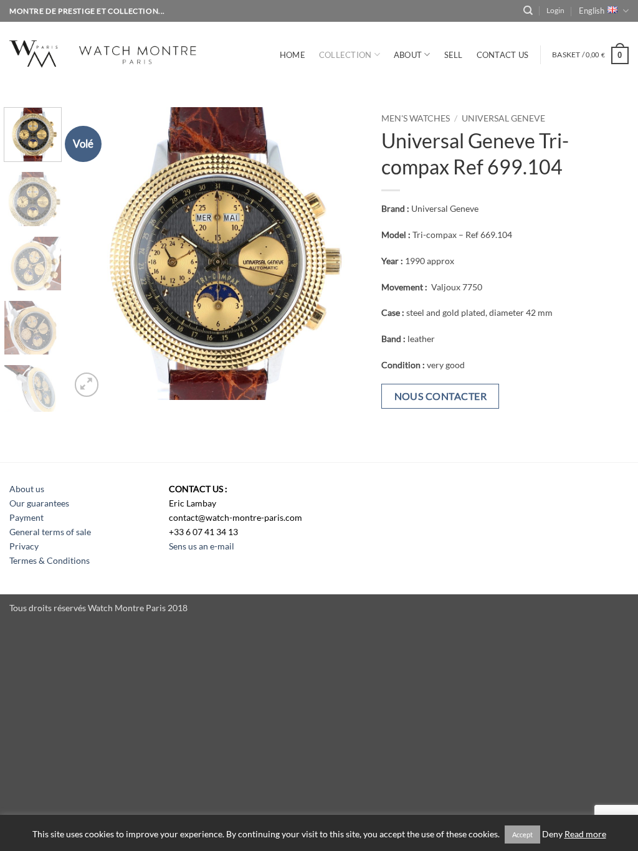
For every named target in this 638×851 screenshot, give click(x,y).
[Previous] (91, 253)
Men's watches (415, 118)
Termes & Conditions (49, 560)
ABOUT (408, 55)
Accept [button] (522, 834)
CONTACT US (503, 55)
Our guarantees (39, 503)
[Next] (341, 253)
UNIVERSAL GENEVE (503, 118)
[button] (555, 10)
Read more (585, 834)
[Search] (528, 10)
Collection (345, 55)
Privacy (24, 546)
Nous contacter (440, 396)
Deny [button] (552, 834)
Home (292, 55)
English (591, 11)
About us (26, 488)
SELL (453, 55)
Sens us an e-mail (201, 546)
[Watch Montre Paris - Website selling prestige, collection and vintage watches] (121, 52)
